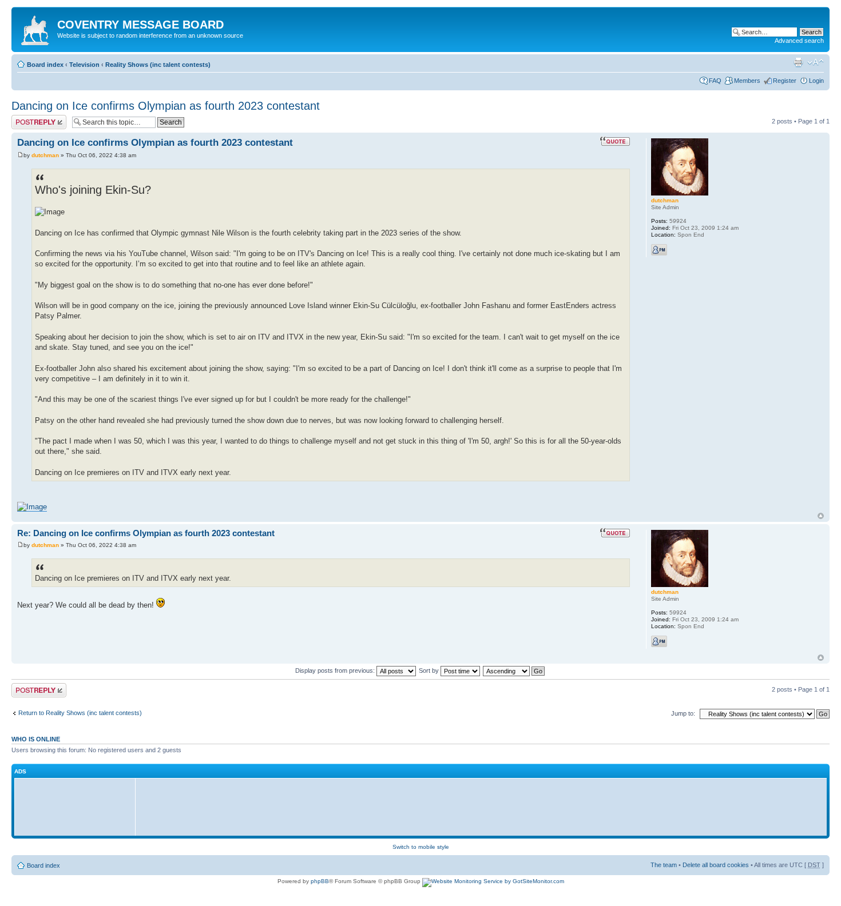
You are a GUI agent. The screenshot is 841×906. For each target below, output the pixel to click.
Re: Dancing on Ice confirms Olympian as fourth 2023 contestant (146, 533)
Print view (798, 62)
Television (84, 64)
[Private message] (659, 250)
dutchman (45, 155)
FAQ (715, 80)
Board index (45, 64)
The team (663, 864)
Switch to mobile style (420, 847)
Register (784, 80)
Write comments (34, 118)
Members (747, 80)
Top (821, 516)
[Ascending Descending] (514, 670)
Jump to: (683, 713)
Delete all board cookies (716, 864)
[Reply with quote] (615, 141)
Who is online (35, 739)
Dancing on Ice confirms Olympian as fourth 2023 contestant (165, 105)
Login (816, 80)
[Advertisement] (78, 806)
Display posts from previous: (335, 670)
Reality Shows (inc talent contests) (158, 64)
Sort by (430, 670)
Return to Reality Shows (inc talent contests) (80, 712)
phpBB (320, 881)
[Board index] (35, 28)
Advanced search (799, 40)
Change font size (815, 62)
